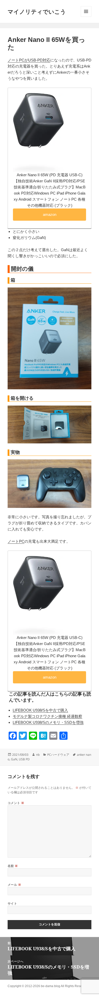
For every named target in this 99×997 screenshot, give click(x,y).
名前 (13, 866)
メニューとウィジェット (86, 11)
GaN (14, 759)
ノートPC (16, 541)
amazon (49, 214)
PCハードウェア (58, 754)
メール (14, 884)
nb (38, 754)
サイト (12, 903)
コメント (16, 803)
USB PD (24, 759)
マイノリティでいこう (37, 11)
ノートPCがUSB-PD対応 (29, 60)
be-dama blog (50, 986)
